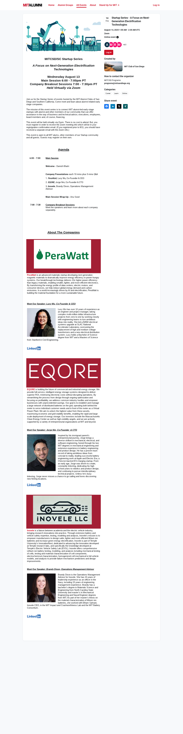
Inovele (30, 530)
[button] (117, 37)
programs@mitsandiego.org (117, 83)
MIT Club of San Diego (134, 66)
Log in (156, 5)
